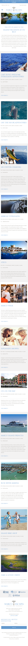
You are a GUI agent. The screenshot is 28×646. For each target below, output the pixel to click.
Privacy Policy (11, 638)
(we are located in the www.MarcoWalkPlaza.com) (14, 611)
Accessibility (17, 638)
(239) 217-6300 (21, 0)
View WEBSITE (4, 95)
